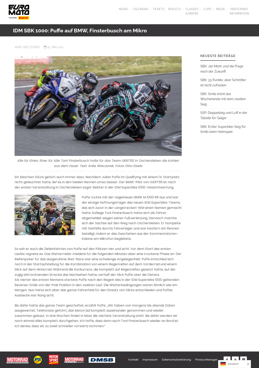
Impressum (150, 360)
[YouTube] (235, 359)
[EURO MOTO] (19, 12)
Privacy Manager (206, 360)
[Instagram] (243, 359)
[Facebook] (227, 359)
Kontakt (133, 360)
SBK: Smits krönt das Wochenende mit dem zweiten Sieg (223, 99)
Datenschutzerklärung (176, 360)
